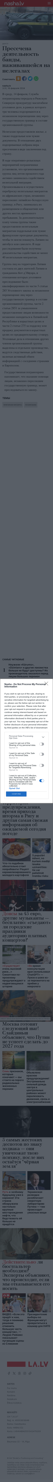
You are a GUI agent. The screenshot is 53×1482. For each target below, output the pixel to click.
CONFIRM (16, 794)
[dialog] (26, 741)
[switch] (41, 744)
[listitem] (26, 737)
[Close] (47, 684)
